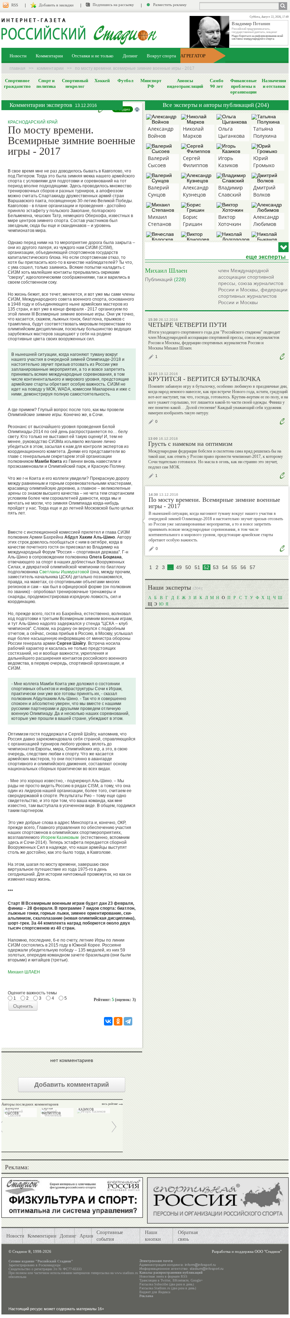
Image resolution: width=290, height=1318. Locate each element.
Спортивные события (110, 1235)
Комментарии (49, 55)
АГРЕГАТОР (192, 55)
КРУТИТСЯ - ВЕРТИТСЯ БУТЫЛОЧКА (204, 378)
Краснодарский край (33, 122)
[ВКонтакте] (108, 1021)
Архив (86, 1235)
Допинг (130, 55)
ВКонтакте (180, 1280)
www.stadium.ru (126, 1273)
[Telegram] (128, 1021)
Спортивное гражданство (17, 83)
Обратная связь (188, 1235)
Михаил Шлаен (166, 270)
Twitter (165, 1280)
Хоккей (102, 80)
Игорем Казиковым (60, 837)
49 (179, 567)
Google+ (197, 1280)
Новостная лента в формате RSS (163, 1276)
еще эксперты (266, 257)
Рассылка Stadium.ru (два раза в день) (167, 1288)
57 (252, 567)
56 (243, 567)
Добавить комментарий (71, 1084)
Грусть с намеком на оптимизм (190, 443)
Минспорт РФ (150, 83)
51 (197, 567)
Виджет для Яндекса (154, 1292)
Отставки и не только (93, 55)
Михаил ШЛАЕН (24, 972)
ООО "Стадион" (268, 1251)
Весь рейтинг (110, 1104)
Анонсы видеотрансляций (185, 83)
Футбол (125, 80)
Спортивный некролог (75, 83)
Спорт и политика (46, 83)
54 (225, 567)
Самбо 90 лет (217, 83)
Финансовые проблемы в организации (243, 86)
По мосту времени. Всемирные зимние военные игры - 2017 (214, 503)
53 (216, 567)
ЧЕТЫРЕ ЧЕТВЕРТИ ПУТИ (187, 324)
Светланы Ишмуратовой (64, 571)
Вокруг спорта (161, 55)
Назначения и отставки (274, 83)
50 (188, 567)
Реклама (146, 1296)
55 (234, 567)
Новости (18, 55)
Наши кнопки (153, 1235)
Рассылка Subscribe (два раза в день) (166, 1284)
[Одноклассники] (118, 1021)
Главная (17, 68)
